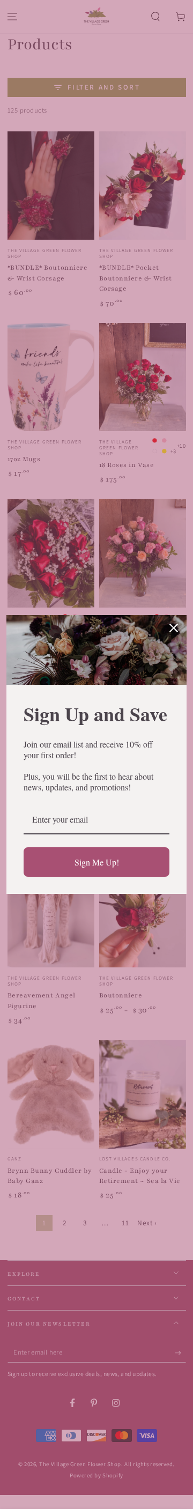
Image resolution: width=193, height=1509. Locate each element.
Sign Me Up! (97, 862)
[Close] (174, 628)
